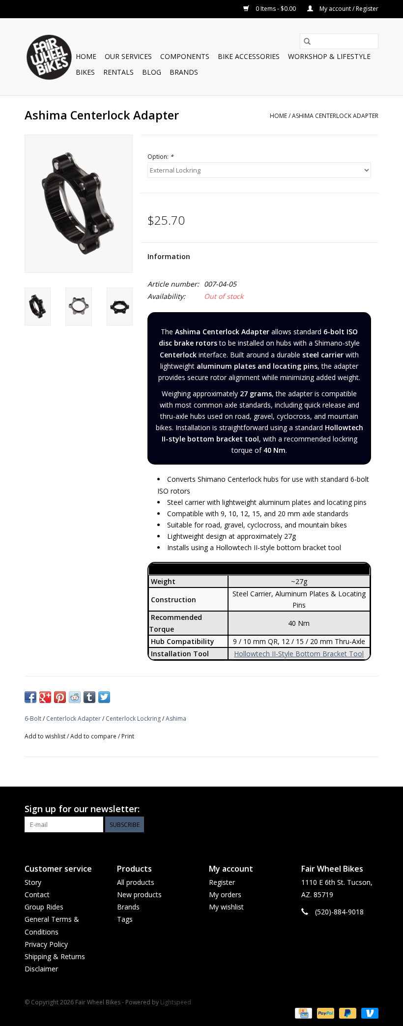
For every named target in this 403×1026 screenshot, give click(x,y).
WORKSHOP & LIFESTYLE (329, 56)
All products (135, 882)
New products (139, 894)
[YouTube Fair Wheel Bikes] (353, 809)
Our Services (128, 56)
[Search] (307, 41)
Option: (160, 156)
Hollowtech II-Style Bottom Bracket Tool (299, 653)
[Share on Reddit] (75, 697)
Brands (184, 72)
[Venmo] (368, 1012)
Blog (151, 72)
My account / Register (348, 8)
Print (127, 736)
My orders (225, 894)
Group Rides (44, 906)
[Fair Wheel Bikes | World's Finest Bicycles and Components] (49, 57)
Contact (37, 894)
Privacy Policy (46, 944)
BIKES (85, 72)
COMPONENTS (184, 56)
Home (86, 56)
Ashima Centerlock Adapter (335, 116)
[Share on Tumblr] (89, 697)
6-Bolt (33, 718)
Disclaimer (41, 968)
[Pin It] (60, 697)
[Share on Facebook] (30, 697)
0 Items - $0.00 (275, 8)
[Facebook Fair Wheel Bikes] (335, 809)
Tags (125, 919)
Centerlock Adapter (73, 718)
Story (33, 882)
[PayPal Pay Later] (347, 1012)
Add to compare (94, 736)
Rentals (118, 72)
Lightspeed (175, 1002)
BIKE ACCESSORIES (249, 56)
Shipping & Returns (55, 956)
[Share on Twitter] (104, 697)
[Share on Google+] (45, 697)
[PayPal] (325, 1012)
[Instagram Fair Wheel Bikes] (370, 809)
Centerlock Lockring (133, 718)
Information (168, 256)
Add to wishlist (46, 736)
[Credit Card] (302, 1012)
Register (222, 882)
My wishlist (226, 906)
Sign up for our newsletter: (82, 809)
